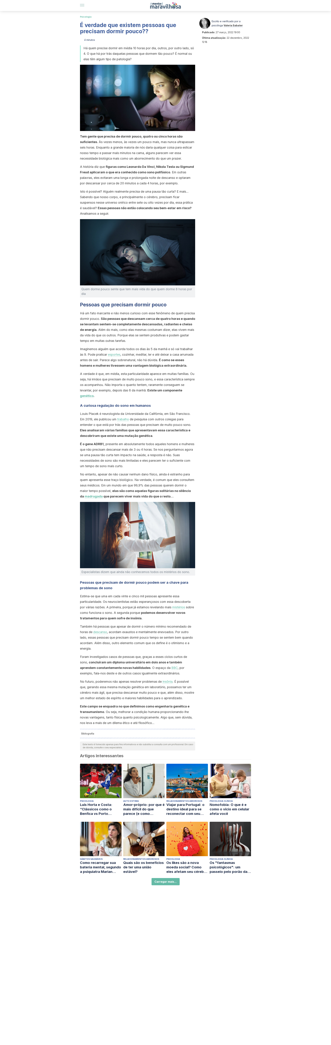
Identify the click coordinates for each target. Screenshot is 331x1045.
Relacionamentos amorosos (184, 801)
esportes (114, 354)
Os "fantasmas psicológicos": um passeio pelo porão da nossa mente (228, 867)
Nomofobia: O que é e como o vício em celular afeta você (229, 809)
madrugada (94, 496)
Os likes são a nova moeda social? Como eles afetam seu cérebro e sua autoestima (186, 867)
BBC (174, 668)
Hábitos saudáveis (91, 859)
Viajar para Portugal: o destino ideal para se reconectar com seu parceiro (185, 809)
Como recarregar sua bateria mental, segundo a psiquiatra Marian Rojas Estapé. (100, 867)
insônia (168, 681)
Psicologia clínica (221, 801)
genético (87, 396)
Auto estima (131, 801)
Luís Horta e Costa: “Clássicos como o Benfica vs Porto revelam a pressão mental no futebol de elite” (97, 809)
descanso (100, 632)
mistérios (178, 607)
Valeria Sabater (233, 25)
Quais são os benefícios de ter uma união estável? (143, 867)
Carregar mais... (165, 881)
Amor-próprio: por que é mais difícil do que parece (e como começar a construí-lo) (144, 809)
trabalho (123, 419)
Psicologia (86, 16)
